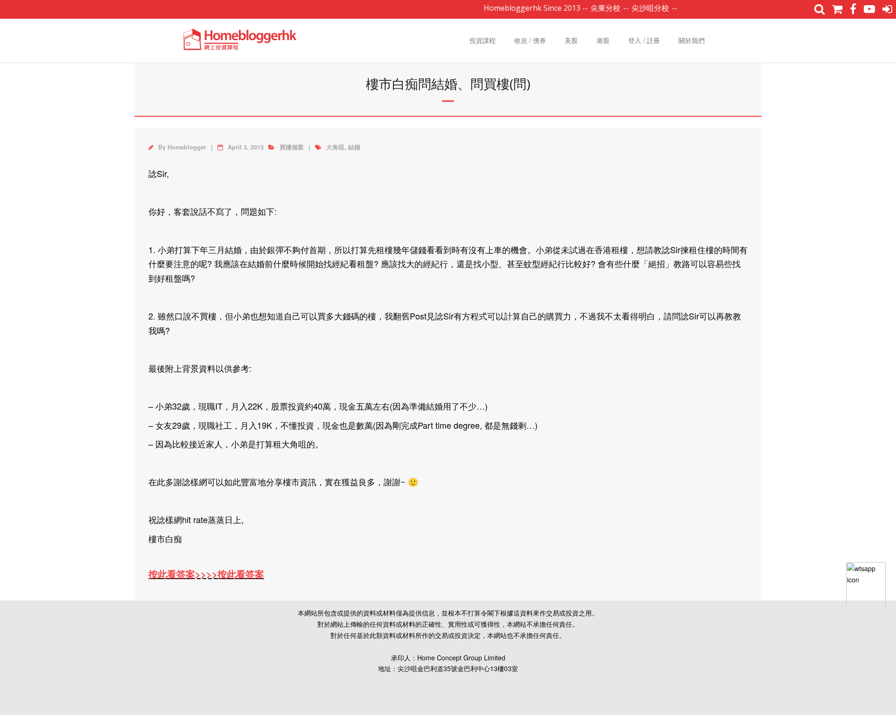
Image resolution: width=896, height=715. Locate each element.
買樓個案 (292, 147)
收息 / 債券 (530, 40)
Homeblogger (187, 147)
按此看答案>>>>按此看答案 (206, 573)
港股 (602, 40)
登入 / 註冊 (644, 40)
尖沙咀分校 (637, 8)
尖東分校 (593, 8)
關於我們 (692, 40)
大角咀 (335, 147)
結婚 (354, 147)
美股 (571, 40)
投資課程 (482, 40)
